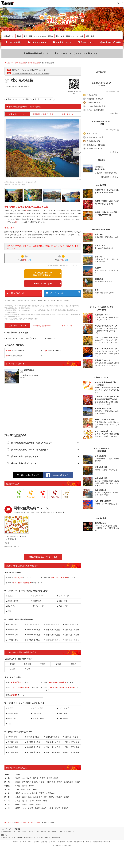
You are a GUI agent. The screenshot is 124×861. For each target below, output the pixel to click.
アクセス (68, 114)
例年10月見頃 (13, 629)
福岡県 (17, 808)
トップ (17, 114)
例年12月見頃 (13, 640)
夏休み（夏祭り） (53, 831)
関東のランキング (18, 682)
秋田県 (42, 778)
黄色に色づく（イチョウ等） (19, 99)
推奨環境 (36, 842)
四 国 (7, 804)
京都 (72, 36)
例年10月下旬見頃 (72, 629)
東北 (25, 36)
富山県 (28, 789)
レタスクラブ (6, 837)
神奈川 (44, 36)
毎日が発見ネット (57, 837)
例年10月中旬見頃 (53, 629)
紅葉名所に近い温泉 (112, 42)
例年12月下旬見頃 (72, 752)
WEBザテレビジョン (29, 837)
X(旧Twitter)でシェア (30, 475)
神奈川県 (27, 664)
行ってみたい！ (26, 292)
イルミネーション (69, 831)
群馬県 (9, 86)
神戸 (40, 797)
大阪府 (17, 797)
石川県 (17, 789)
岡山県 (24, 800)
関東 (30, 36)
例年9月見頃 (12, 624)
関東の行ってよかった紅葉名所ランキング (28, 70)
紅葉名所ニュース (63, 42)
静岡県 (48, 793)
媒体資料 (69, 842)
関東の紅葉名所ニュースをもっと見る (43, 557)
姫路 (45, 797)
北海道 (19, 36)
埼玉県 (58, 664)
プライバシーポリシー (26, 842)
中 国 (7, 800)
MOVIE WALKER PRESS (43, 837)
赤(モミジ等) (63, 606)
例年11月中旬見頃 (53, 635)
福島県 (56, 778)
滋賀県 (66, 797)
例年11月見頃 (13, 635)
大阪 (76, 36)
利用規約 (15, 842)
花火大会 (43, 831)
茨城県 (27, 669)
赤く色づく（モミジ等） (44, 99)
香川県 (17, 804)
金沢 (22, 789)
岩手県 (35, 778)
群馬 (26, 210)
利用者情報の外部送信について (101, 842)
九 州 (7, 808)
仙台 (22, 778)
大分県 (50, 808)
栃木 (35, 36)
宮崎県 (57, 808)
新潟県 (31, 785)
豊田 (28, 793)
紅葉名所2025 (9, 36)
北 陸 (7, 789)
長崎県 (37, 808)
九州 (92, 36)
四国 (87, 36)
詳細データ (42, 114)
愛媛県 (24, 804)
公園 (9, 611)
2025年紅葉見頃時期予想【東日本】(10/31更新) (31, 73)
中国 (81, 36)
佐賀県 (30, 808)
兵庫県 (35, 797)
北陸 (57, 36)
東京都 (12, 664)
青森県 (28, 778)
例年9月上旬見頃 (33, 737)
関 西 (7, 797)
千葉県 (42, 664)
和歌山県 (58, 797)
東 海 (7, 793)
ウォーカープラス (7, 831)
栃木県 (12, 669)
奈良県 (51, 797)
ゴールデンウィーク (33, 831)
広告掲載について (79, 842)
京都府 (24, 797)
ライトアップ (64, 596)
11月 (17, 222)
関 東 (7, 782)
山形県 (49, 778)
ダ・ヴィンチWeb (17, 837)
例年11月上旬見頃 (33, 635)
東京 (39, 36)
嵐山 (29, 797)
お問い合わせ (45, 842)
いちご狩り (17, 831)
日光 (71, 782)
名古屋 (23, 793)
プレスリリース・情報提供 (58, 842)
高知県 (38, 804)
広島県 (17, 800)
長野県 (24, 785)
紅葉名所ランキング (39, 42)
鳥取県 (38, 800)
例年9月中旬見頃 (52, 737)
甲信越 (50, 36)
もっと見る (113, 113)
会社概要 (88, 842)
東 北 (7, 778)
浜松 (53, 793)
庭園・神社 (63, 601)
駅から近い (12, 606)
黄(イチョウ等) (38, 606)
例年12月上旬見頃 (33, 640)
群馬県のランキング (18, 577)
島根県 (45, 800)
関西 (68, 36)
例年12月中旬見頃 (53, 752)
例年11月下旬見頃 (72, 635)
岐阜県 (34, 793)
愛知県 (17, 793)
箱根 (31, 782)
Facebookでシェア (60, 475)
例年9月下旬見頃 (71, 624)
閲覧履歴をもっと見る (109, 177)
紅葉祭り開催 (13, 601)
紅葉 (61, 831)
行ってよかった (87, 42)
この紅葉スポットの (43, 273)
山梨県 (17, 785)
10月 (6, 222)
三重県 (41, 793)
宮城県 (17, 778)
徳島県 (31, 804)
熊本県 (43, 808)
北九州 (23, 808)
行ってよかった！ (65, 292)
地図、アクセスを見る (44, 283)
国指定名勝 (37, 601)
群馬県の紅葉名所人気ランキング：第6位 (25, 107)
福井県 (35, 789)
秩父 (53, 782)
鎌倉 (35, 782)
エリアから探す (15, 42)
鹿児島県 (65, 808)
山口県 (31, 800)
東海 (62, 36)
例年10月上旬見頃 (33, 629)
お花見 (24, 831)
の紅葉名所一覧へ (15, 350)
